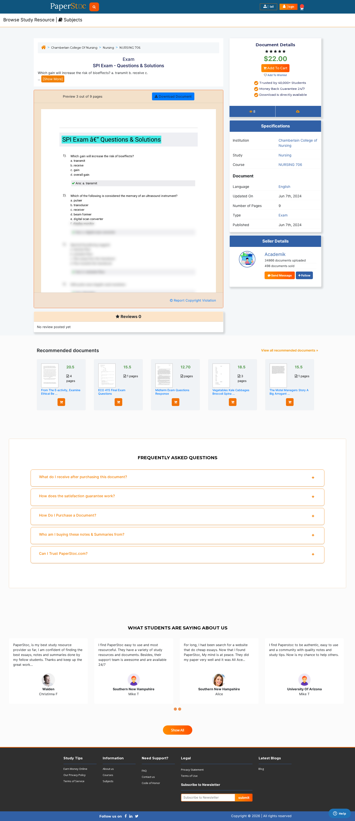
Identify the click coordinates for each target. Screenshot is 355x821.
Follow (305, 275)
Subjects (108, 781)
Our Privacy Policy (74, 775)
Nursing (108, 48)
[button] (288, 7)
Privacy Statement (192, 769)
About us (108, 769)
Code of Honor (151, 783)
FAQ (144, 770)
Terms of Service (73, 781)
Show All (177, 730)
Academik (275, 254)
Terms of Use (189, 776)
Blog (261, 769)
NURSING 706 (129, 48)
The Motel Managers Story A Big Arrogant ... (289, 391)
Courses (108, 775)
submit (243, 798)
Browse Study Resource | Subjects (42, 19)
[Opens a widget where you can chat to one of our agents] (339, 814)
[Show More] (53, 79)
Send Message (281, 275)
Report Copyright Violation (194, 300)
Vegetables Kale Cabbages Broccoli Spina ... (230, 391)
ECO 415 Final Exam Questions (111, 391)
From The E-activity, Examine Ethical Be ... (60, 391)
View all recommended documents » (289, 350)
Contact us (148, 777)
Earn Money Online (75, 769)
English (284, 187)
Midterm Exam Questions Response (172, 391)
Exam (283, 215)
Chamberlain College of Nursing (74, 48)
